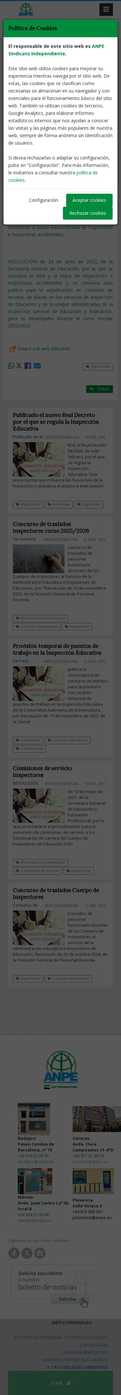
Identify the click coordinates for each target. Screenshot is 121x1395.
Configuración (43, 200)
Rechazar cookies (87, 213)
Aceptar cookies (89, 200)
